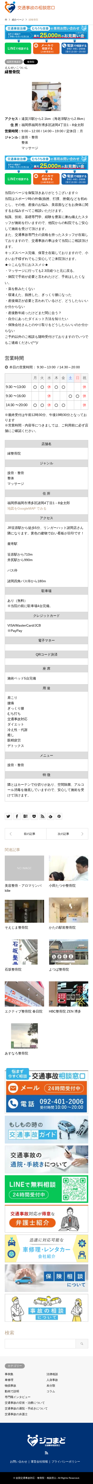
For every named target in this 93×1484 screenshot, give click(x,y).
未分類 (50, 1385)
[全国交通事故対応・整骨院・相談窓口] (30, 7)
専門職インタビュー (18, 1397)
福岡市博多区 (14, 62)
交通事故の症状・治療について (25, 1402)
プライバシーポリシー (66, 1461)
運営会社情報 (39, 1461)
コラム (50, 1391)
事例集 (9, 1374)
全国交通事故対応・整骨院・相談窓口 (36, 1478)
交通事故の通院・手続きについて (26, 1408)
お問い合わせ (18, 1461)
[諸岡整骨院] (67, 834)
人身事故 (52, 1380)
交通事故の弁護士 (16, 1414)
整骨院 (30, 62)
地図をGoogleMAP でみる (26, 508)
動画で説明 (12, 1391)
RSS (46, 1452)
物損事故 (10, 1385)
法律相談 (52, 1374)
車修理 (9, 1380)
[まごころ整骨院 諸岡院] (25, 834)
